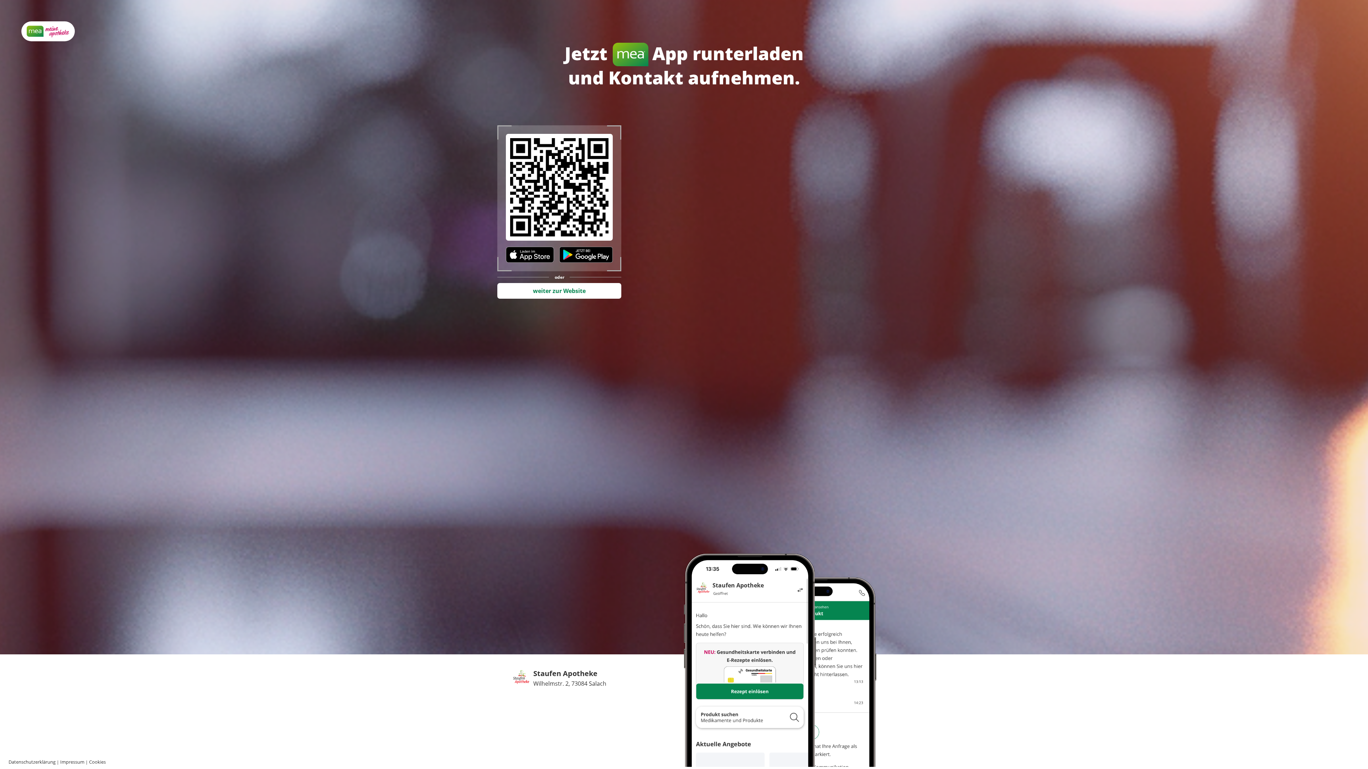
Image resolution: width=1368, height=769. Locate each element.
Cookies (97, 762)
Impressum (72, 762)
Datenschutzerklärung (32, 762)
